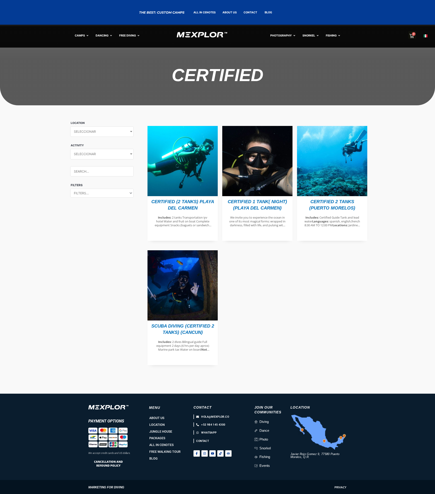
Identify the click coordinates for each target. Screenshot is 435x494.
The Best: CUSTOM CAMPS (161, 12)
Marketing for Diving (106, 487)
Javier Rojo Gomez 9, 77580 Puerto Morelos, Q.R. (315, 455)
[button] (340, 487)
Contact (202, 407)
